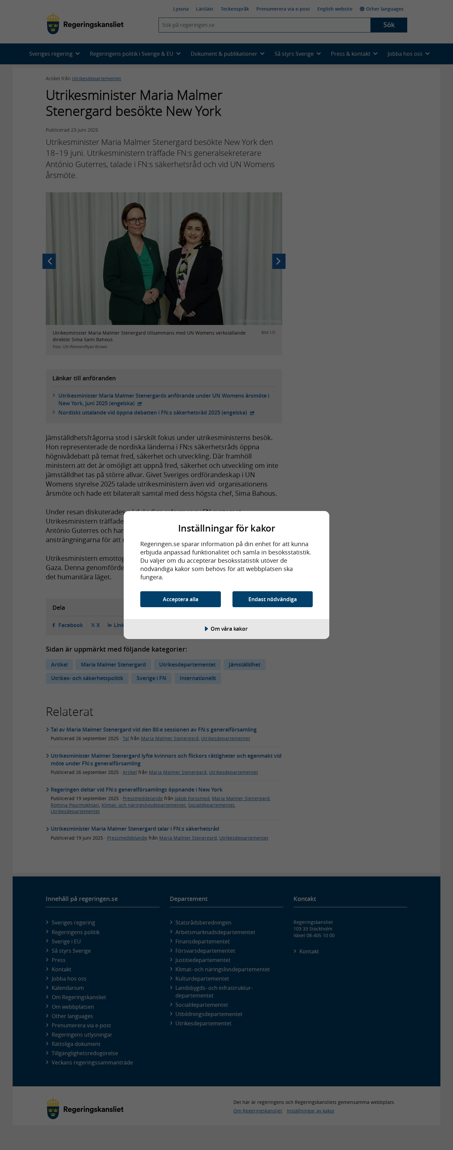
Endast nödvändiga (272, 599)
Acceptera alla (180, 599)
